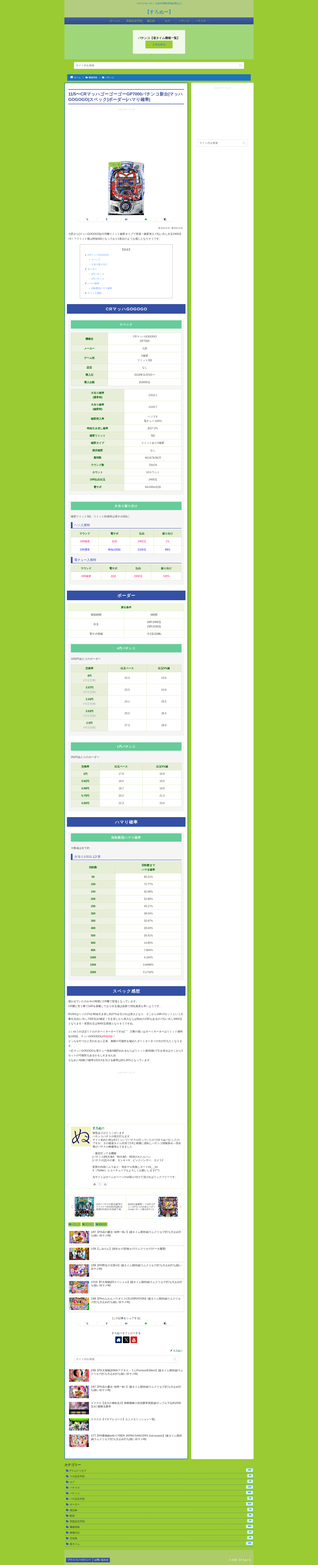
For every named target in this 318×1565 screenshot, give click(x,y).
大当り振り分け (99, 264)
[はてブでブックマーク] (126, 219)
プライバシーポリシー (79, 1560)
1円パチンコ (97, 278)
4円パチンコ (97, 274)
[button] (241, 65)
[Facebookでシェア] (106, 219)
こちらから (159, 44)
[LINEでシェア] (145, 219)
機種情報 (102, 1224)
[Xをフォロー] (100, 1184)
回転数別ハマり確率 (101, 288)
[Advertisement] (126, 134)
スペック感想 (95, 293)
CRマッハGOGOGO (98, 255)
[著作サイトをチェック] (94, 1184)
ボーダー (92, 269)
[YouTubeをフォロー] (105, 1184)
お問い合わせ (101, 1560)
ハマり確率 (93, 283)
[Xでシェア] (87, 219)
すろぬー (99, 1128)
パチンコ (76, 1224)
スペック (96, 259)
